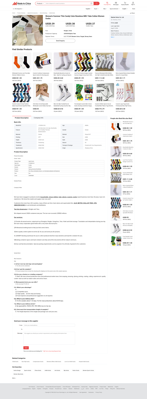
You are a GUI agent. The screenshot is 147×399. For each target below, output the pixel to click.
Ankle (86, 137)
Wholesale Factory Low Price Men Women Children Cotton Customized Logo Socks (128, 122)
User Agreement (83, 392)
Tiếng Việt (112, 388)
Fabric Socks (75, 370)
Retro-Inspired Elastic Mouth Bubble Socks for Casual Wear (128, 186)
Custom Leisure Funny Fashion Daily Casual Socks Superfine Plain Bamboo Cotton (128, 199)
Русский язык (58, 388)
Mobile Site (110, 386)
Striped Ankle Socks (84, 361)
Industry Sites (84, 386)
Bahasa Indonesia (121, 388)
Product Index (103, 386)
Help (104, 9)
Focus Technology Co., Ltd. (62, 392)
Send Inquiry (60, 41)
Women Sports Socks (88, 370)
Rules (133, 9)
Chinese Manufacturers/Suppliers (53, 386)
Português (45, 388)
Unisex (86, 130)
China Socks (38, 370)
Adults (86, 125)
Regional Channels (93, 386)
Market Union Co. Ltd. (117, 17)
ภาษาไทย (101, 388)
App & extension (114, 9)
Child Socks (15, 361)
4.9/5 (116, 22)
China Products (40, 386)
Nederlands (76, 388)
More (112, 37)
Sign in (133, 4)
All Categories (18, 9)
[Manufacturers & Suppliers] (21, 3)
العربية (82, 388)
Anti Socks (57, 370)
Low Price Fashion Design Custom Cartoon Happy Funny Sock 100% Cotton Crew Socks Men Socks (128, 161)
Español (39, 388)
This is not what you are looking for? (32, 351)
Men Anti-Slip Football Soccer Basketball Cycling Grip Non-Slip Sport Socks (128, 224)
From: (21, 325)
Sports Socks (27, 370)
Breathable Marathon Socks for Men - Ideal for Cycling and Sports (128, 148)
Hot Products (32, 386)
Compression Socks (38, 361)
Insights (116, 386)
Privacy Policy (99, 392)
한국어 (87, 388)
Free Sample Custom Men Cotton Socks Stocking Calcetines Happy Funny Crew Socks (128, 237)
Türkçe (106, 388)
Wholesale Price (76, 386)
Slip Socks (66, 370)
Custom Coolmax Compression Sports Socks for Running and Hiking (128, 135)
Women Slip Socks (18, 374)
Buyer (95, 9)
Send (26, 348)
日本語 (92, 388)
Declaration (91, 392)
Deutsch (70, 388)
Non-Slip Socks (26, 361)
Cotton (40, 134)
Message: (20, 333)
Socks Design (17, 370)
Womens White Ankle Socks (54, 361)
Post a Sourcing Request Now (52, 351)
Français (51, 388)
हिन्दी (96, 388)
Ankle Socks (48, 370)
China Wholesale (66, 386)
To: (22, 329)
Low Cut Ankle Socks (69, 361)
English (33, 388)
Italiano (65, 388)
